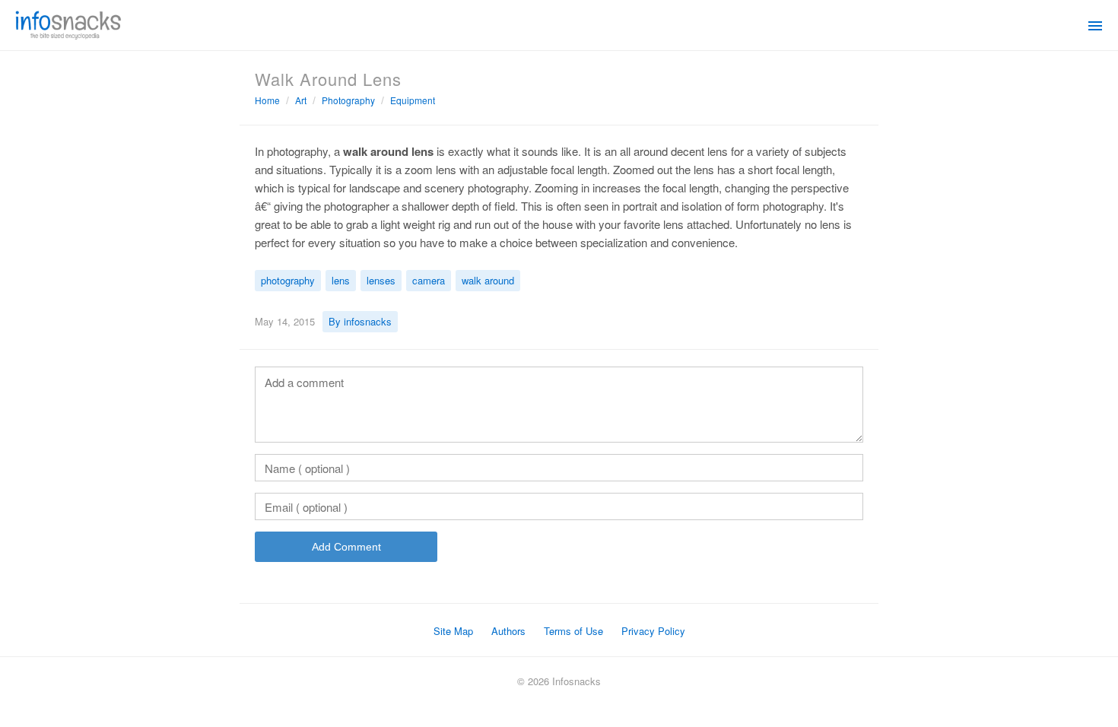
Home (267, 100)
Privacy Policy (653, 631)
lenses (381, 280)
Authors (508, 631)
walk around (488, 280)
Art (300, 100)
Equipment (412, 100)
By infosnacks (360, 321)
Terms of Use (573, 631)
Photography (348, 100)
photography (288, 280)
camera (428, 280)
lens (341, 280)
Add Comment (346, 547)
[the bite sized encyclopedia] (68, 23)
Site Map (453, 631)
